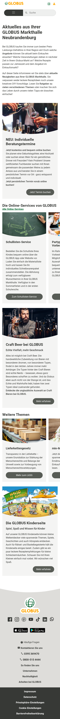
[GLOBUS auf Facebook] (9, 619)
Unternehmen (30, 671)
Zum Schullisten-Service (24, 296)
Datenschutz (30, 697)
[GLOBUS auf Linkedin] (44, 619)
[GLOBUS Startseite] (14, 4)
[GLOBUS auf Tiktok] (37, 619)
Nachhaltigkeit (30, 676)
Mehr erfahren (43, 401)
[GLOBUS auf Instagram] (16, 619)
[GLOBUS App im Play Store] (37, 631)
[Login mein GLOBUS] (54, 4)
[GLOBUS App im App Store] (20, 631)
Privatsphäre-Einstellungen (30, 702)
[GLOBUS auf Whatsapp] (51, 619)
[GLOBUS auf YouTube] (30, 619)
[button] (13, 12)
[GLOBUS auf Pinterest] (23, 619)
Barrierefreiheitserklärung (30, 713)
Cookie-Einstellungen (30, 708)
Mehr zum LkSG (24, 475)
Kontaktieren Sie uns (32, 648)
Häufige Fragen (31, 642)
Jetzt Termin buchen (40, 192)
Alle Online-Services (13, 209)
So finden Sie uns (30, 665)
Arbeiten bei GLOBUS (30, 682)
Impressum (30, 691)
